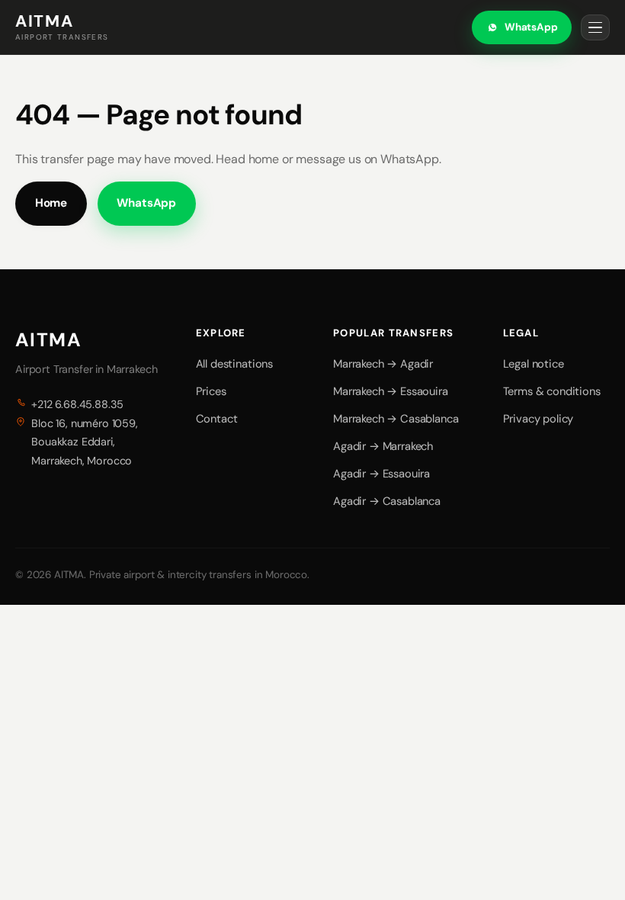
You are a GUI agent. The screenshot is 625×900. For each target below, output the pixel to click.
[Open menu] (595, 27)
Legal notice (533, 363)
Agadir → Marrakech (383, 446)
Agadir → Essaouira (381, 473)
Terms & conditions (552, 391)
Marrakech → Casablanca (395, 418)
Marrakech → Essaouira (390, 391)
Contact (217, 418)
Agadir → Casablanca (387, 501)
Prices (211, 391)
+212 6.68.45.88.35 (77, 404)
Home (51, 203)
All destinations (234, 363)
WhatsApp (531, 27)
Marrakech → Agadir (383, 363)
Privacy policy (538, 418)
